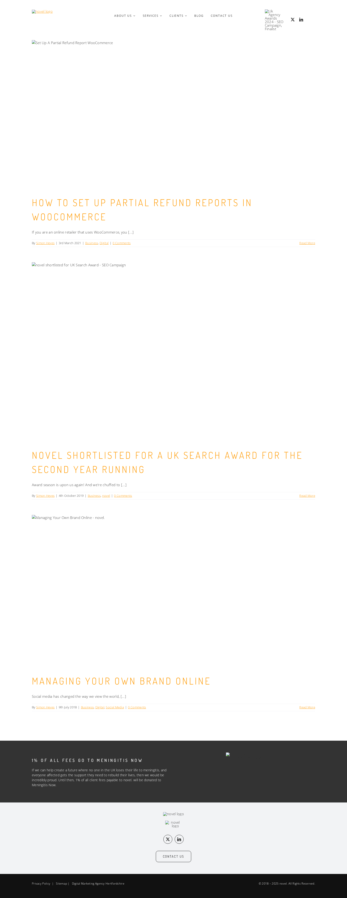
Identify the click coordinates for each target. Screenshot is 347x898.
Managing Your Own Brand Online (121, 681)
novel (106, 495)
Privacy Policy (41, 883)
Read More (307, 243)
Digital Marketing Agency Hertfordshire (98, 883)
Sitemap (61, 883)
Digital (104, 243)
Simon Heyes (45, 243)
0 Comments (122, 243)
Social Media (115, 707)
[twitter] (293, 19)
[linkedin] (301, 19)
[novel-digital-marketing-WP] (42, 11)
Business (91, 243)
